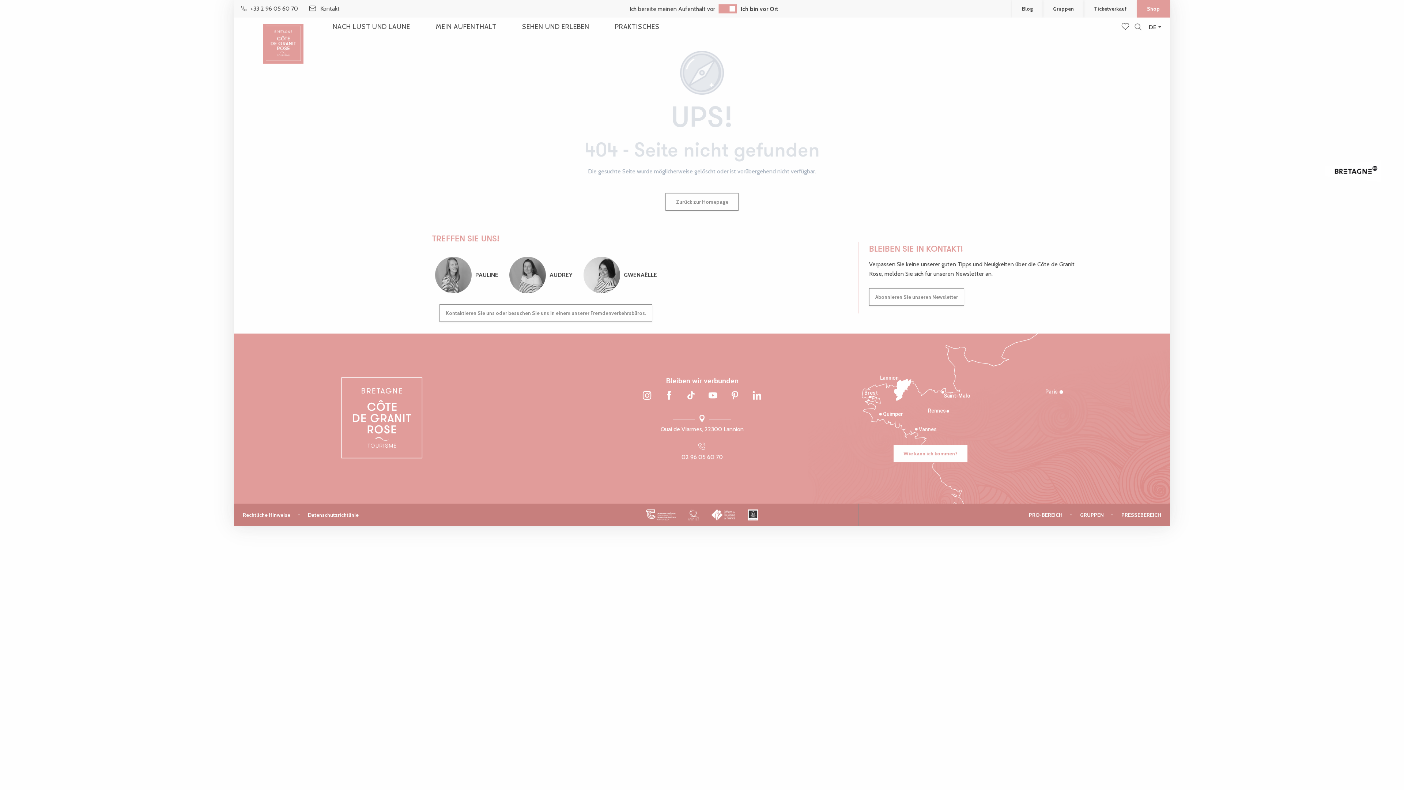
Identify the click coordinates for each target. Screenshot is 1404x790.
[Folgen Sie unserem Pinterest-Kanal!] (735, 396)
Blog (1027, 8)
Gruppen (1063, 8)
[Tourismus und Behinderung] (753, 514)
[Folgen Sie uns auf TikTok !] (691, 396)
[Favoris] (1126, 27)
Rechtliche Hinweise (266, 515)
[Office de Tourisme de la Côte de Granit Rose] (283, 37)
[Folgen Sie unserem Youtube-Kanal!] (713, 396)
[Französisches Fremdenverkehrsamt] (724, 514)
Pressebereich (1141, 515)
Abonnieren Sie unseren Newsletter (916, 297)
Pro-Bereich (1046, 515)
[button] (1138, 27)
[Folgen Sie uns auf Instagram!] (647, 396)
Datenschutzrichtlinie (333, 515)
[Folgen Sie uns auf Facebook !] (669, 396)
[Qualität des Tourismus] (694, 514)
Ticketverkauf (1110, 8)
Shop (1153, 8)
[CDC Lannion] (661, 514)
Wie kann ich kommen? (930, 453)
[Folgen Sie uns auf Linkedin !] (757, 396)
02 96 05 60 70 (702, 457)
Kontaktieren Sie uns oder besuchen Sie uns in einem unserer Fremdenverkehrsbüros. (546, 313)
